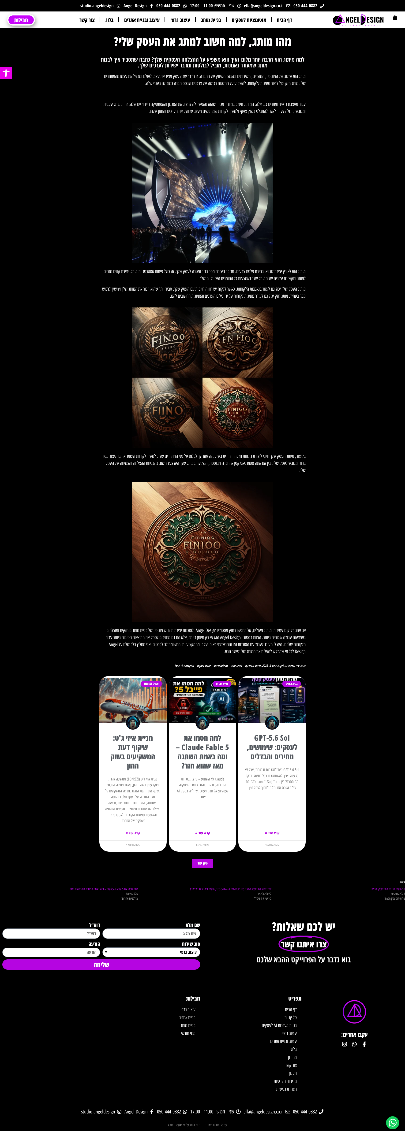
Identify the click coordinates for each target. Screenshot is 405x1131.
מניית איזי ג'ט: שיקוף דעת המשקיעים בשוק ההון (133, 751)
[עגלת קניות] (395, 17)
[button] (6, 73)
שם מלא (193, 925)
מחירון (292, 1057)
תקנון (293, 1073)
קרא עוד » (272, 832)
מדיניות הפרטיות (285, 1081)
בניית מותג (211, 19)
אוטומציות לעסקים (249, 19)
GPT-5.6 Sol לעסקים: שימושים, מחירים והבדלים (272, 746)
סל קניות (291, 1017)
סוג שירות (191, 944)
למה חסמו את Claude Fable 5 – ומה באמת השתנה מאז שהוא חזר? (202, 751)
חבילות (193, 998)
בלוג (109, 19)
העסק (148, 41)
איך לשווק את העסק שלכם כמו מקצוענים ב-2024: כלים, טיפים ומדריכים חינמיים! (230, 889)
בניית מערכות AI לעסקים (279, 1025)
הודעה (94, 944)
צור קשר (87, 19)
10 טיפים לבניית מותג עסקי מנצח (388, 889)
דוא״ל (94, 925)
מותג (262, 41)
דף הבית (284, 19)
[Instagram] (344, 1044)
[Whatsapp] (354, 1044)
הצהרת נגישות (286, 1089)
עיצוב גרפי (180, 19)
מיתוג (289, 59)
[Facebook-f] (364, 1044)
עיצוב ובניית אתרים (142, 19)
